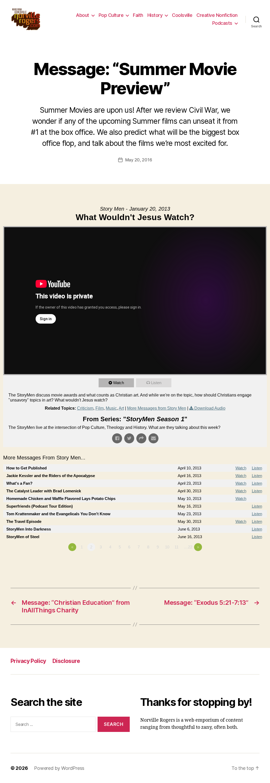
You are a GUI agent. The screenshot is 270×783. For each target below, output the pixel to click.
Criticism (85, 408)
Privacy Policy (28, 661)
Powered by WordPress (59, 768)
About (82, 15)
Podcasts (222, 23)
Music (111, 408)
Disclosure (66, 661)
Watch (118, 382)
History (155, 15)
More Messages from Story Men (156, 408)
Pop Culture (111, 15)
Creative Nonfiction (217, 15)
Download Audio (209, 408)
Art (121, 408)
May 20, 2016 (138, 159)
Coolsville (182, 15)
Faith (138, 15)
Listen (156, 382)
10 (167, 547)
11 (177, 547)
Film (99, 408)
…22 (188, 547)
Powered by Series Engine (247, 561)
